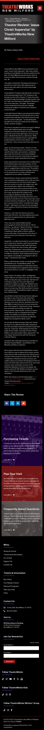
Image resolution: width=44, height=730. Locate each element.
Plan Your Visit (9, 590)
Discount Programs (11, 586)
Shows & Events (10, 551)
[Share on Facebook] (6, 403)
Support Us (8, 561)
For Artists (8, 558)
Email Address (9, 645)
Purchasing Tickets (11, 583)
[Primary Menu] (39, 8)
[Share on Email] (23, 403)
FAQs (6, 593)
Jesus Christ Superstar (28, 58)
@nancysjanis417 (15, 383)
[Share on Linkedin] (18, 403)
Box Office (8, 579)
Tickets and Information (13, 555)
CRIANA (18, 721)
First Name (8, 653)
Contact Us (8, 565)
